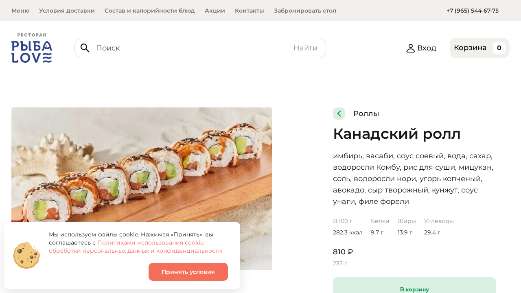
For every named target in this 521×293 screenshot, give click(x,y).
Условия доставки (67, 10)
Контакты (249, 10)
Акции (215, 10)
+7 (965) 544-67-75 (473, 10)
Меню (20, 10)
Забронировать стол (305, 10)
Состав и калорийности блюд (150, 10)
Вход (426, 48)
